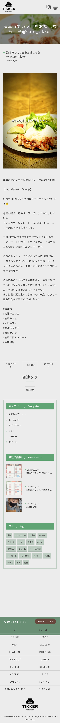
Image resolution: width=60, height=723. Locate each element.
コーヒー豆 (12, 556)
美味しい (11, 549)
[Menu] (55, 7)
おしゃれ (22, 549)
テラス (10, 562)
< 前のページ (11, 365)
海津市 (30, 542)
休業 (9, 535)
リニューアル (20, 535)
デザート (12, 442)
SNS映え (42, 535)
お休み (32, 535)
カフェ (39, 542)
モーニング (13, 419)
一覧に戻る (30, 365)
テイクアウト (14, 425)
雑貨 (18, 562)
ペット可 (37, 556)
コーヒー (12, 436)
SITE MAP (45, 689)
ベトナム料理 (35, 549)
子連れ (47, 556)
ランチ (11, 430)
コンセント (25, 556)
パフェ (21, 542)
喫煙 (26, 562)
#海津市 (30, 389)
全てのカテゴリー (17, 414)
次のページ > (49, 365)
